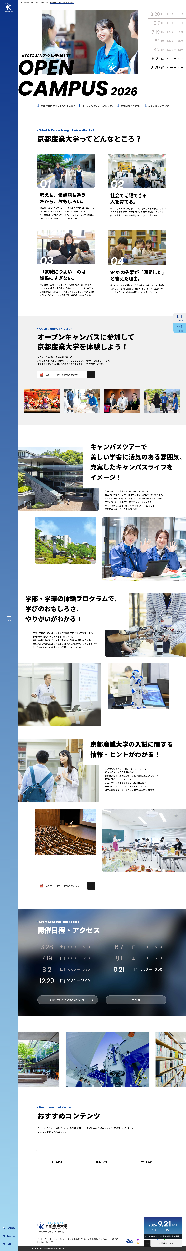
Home (20, 2)
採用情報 (115, 1239)
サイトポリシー (60, 1239)
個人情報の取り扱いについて (79, 1239)
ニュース (11, 1235)
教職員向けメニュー (101, 1239)
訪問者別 (11, 1227)
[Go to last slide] (37, 1150)
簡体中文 (49, 1242)
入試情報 (26, 2)
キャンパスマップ (44, 1239)
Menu (8, 620)
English (40, 1242)
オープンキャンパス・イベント (39, 2)
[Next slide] (166, 1150)
